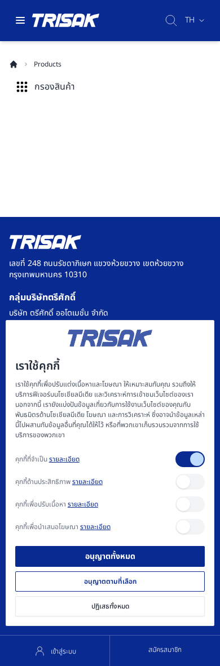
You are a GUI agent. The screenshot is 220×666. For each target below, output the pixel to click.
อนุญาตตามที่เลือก (110, 581)
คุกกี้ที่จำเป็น (47, 459)
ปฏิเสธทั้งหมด (110, 606)
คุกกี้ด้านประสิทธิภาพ (59, 482)
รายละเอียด (64, 459)
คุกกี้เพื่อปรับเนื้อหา (56, 504)
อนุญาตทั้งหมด (110, 556)
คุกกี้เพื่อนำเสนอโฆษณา (63, 527)
